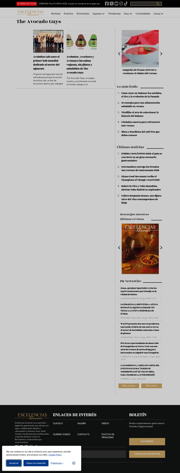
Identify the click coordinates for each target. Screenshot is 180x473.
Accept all (13, 463)
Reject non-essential (36, 463)
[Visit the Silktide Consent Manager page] (74, 463)
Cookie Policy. (55, 454)
